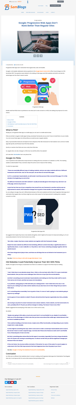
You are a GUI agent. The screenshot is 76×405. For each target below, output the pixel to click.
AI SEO (47, 12)
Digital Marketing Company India (13, 392)
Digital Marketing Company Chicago (35, 392)
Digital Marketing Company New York (36, 389)
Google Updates (38, 20)
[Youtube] (12, 382)
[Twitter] (6, 382)
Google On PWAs (11, 122)
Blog (47, 5)
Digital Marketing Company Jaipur (13, 395)
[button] (34, 55)
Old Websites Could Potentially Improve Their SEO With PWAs (22, 124)
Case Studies (40, 5)
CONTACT (53, 12)
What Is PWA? (10, 120)
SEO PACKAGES (40, 12)
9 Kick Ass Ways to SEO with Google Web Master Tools (27, 258)
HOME (22, 12)
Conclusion (10, 126)
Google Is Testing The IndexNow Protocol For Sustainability (29, 350)
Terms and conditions (55, 395)
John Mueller (16, 154)
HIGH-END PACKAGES (30, 12)
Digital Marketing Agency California (35, 400)
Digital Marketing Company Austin (35, 395)
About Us (53, 392)
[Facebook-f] (9, 382)
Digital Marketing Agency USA (12, 389)
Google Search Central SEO (43, 71)
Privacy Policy (54, 389)
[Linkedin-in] (15, 382)
